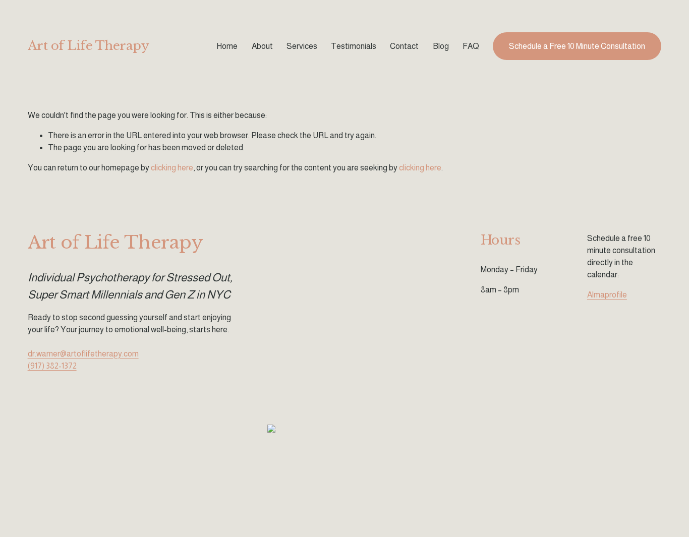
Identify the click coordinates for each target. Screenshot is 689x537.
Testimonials (353, 46)
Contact (404, 46)
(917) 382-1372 (52, 366)
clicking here (172, 167)
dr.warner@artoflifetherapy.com (83, 353)
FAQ (471, 46)
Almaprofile (607, 294)
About (262, 46)
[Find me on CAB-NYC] (271, 430)
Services (301, 46)
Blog (441, 46)
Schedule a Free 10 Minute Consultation (577, 46)
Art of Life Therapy (88, 45)
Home (227, 46)
